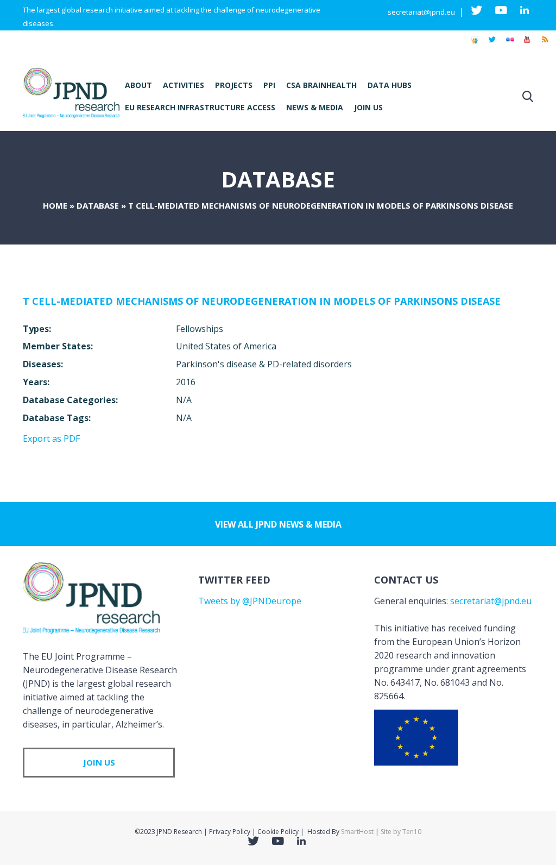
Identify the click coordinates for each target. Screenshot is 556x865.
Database (98, 205)
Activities (183, 85)
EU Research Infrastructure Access (200, 107)
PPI (269, 85)
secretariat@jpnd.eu (421, 12)
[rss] (545, 45)
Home (55, 205)
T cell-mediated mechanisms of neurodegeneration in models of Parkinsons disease (262, 301)
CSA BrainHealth (321, 85)
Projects (233, 85)
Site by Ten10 (401, 831)
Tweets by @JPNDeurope (249, 601)
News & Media (314, 107)
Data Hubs (390, 85)
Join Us (368, 107)
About (138, 85)
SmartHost (357, 831)
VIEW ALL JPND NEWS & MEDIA (278, 524)
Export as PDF (51, 438)
